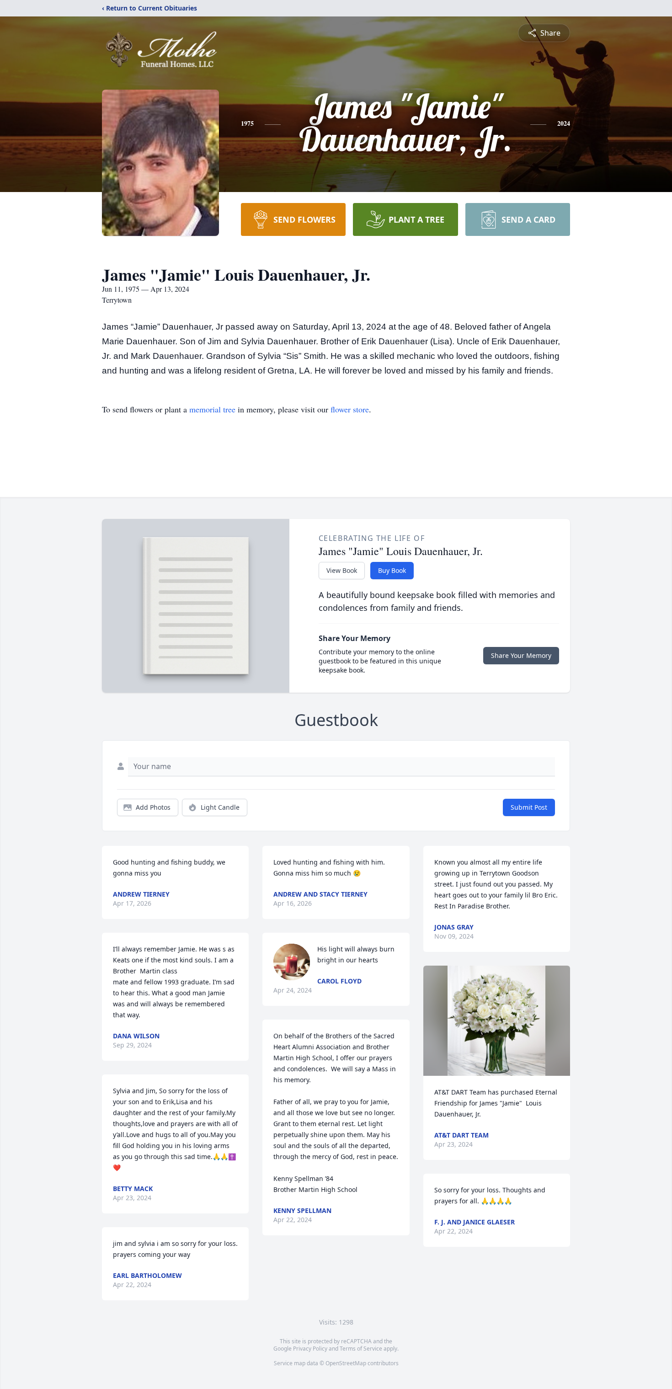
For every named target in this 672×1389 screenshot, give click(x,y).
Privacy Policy (310, 1348)
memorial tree (212, 409)
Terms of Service (361, 1348)
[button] (496, 1021)
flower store (350, 409)
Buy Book (392, 570)
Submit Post (529, 807)
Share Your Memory (521, 655)
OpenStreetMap (345, 1363)
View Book (341, 570)
